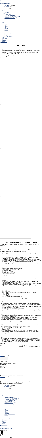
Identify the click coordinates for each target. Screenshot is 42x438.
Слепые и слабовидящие (9, 36)
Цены (3, 37)
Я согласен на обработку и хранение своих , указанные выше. (16, 355)
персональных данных (21, 355)
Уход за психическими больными (10, 402)
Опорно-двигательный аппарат (10, 414)
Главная (3, 10)
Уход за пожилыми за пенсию (10, 15)
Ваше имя (2, 345)
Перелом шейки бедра (8, 33)
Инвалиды (6, 28)
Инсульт (6, 29)
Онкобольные (7, 413)
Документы (7, 12)
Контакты (4, 40)
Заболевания (4, 22)
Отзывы (3, 39)
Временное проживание (9, 20)
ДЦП (5, 27)
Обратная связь (4, 42)
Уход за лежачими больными (9, 14)
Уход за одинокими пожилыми (10, 18)
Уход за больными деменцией (10, 21)
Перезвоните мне (4, 425)
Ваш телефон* (24, 345)
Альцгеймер (7, 23)
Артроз (6, 25)
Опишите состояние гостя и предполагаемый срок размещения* (11, 375)
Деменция (6, 26)
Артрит (6, 24)
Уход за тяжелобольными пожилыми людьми (12, 16)
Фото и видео (4, 38)
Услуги (3, 13)
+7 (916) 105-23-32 (5, 6)
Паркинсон (6, 32)
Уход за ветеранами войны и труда (11, 17)
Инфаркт (6, 30)
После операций (7, 34)
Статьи (3, 41)
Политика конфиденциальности (6, 428)
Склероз (6, 35)
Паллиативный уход (8, 401)
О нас (6, 11)
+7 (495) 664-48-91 (6, 5)
